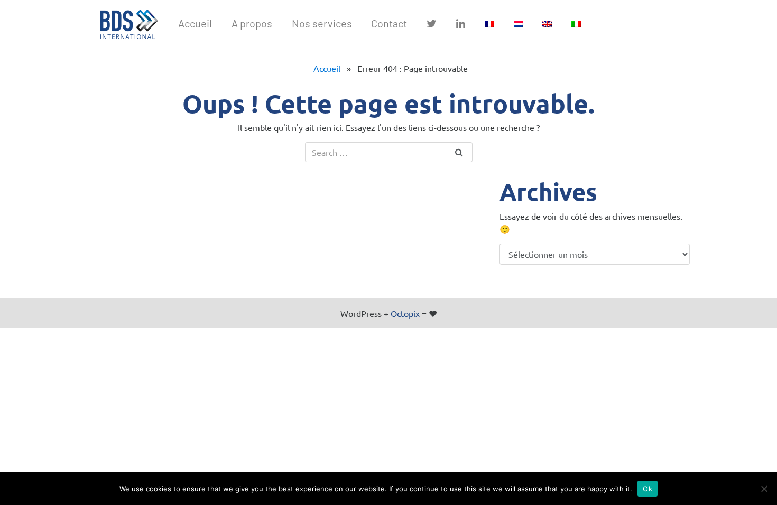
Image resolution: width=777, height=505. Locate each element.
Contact (389, 23)
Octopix (405, 313)
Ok (647, 488)
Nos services (322, 23)
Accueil (326, 68)
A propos (252, 23)
